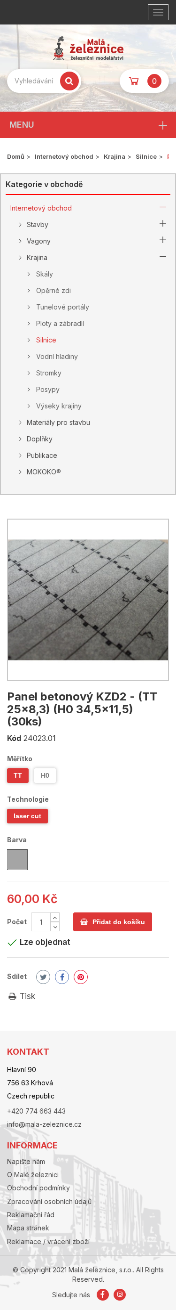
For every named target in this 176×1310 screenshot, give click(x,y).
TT (18, 775)
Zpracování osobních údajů (49, 1201)
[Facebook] (103, 1295)
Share (62, 977)
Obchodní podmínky (38, 1188)
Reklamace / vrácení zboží (48, 1241)
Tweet (43, 977)
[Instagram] (119, 1295)
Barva (17, 840)
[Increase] (55, 917)
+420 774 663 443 (36, 1111)
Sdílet (17, 976)
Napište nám (26, 1161)
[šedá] (17, 859)
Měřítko (20, 759)
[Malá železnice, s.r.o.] (88, 48)
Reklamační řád (30, 1215)
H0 (45, 775)
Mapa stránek (28, 1228)
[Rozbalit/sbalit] (162, 208)
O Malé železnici (33, 1175)
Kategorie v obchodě (44, 184)
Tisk (26, 996)
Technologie (28, 799)
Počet (17, 922)
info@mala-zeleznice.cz (44, 1124)
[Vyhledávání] (69, 81)
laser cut (27, 816)
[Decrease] (55, 926)
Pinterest (81, 977)
